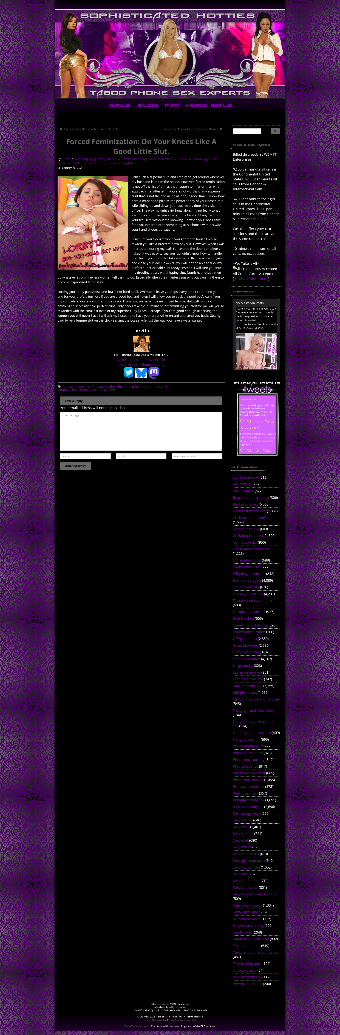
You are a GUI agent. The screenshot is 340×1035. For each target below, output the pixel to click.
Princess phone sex (248, 786)
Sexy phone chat (246, 880)
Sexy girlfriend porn (249, 860)
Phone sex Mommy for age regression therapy (191, 129)
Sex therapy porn (247, 813)
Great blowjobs (202, 159)
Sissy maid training (248, 925)
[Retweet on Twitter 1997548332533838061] (250, 421)
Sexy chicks (242, 847)
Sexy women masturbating (255, 894)
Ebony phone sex (247, 567)
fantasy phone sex (76, 386)
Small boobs (243, 932)
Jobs (194, 1019)
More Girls (208, 106)
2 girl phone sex (246, 477)
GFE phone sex (182, 159)
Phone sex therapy (248, 779)
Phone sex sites (245, 766)
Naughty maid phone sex (253, 710)
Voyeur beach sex (247, 977)
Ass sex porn (243, 490)
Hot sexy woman (246, 658)
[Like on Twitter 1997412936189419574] (258, 450)
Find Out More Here (251, 278)
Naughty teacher (246, 739)
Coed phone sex (246, 528)
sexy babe (107, 390)
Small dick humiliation (251, 939)
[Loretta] (141, 343)
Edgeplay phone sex (249, 573)
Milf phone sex (245, 692)
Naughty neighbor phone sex (253, 723)
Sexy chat (240, 840)
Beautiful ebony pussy (251, 497)
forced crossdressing (107, 386)
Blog (147, 106)
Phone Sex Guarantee (179, 1019)
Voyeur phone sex (247, 983)
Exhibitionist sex (246, 587)
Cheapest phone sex (249, 511)
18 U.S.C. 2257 (159, 1019)
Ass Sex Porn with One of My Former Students (91, 129)
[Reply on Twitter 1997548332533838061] (242, 421)
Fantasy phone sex (108, 159)
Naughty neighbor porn (252, 732)
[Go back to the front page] (170, 54)
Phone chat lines (246, 746)
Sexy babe (128, 163)
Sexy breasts (243, 833)
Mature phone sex (85, 163)
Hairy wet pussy (246, 652)
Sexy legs (240, 874)
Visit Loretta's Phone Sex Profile (141, 360)
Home (147, 1019)
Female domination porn (253, 600)
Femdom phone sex (249, 611)
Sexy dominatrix (246, 853)
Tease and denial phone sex (255, 952)
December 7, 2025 (250, 399)
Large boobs (243, 665)
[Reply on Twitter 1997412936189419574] (242, 450)
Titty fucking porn (247, 963)
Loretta (65, 159)
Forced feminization (160, 159)
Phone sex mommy (249, 759)
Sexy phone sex (245, 887)
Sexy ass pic (242, 820)
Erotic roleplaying (84, 159)
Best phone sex (245, 504)
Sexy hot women (246, 867)
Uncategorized (245, 970)
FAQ (171, 106)
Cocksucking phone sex (252, 517)
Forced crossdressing (133, 159)
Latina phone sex (246, 672)
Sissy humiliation (246, 912)
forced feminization (139, 386)
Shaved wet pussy (247, 905)
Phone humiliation (248, 752)
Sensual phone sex (109, 163)
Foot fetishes (243, 618)
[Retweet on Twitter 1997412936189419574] (250, 450)
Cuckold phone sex (248, 535)
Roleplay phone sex (248, 800)
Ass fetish (241, 484)
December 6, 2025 (250, 428)
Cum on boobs (245, 542)
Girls (119, 106)
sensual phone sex (84, 390)
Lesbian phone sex (248, 679)
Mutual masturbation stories (256, 699)
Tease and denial (246, 945)
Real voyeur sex (245, 793)
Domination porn (247, 560)
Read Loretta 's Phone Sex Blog (141, 364)
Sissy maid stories (247, 918)
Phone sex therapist (249, 773)
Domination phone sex (251, 549)
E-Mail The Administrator (137, 1026)
